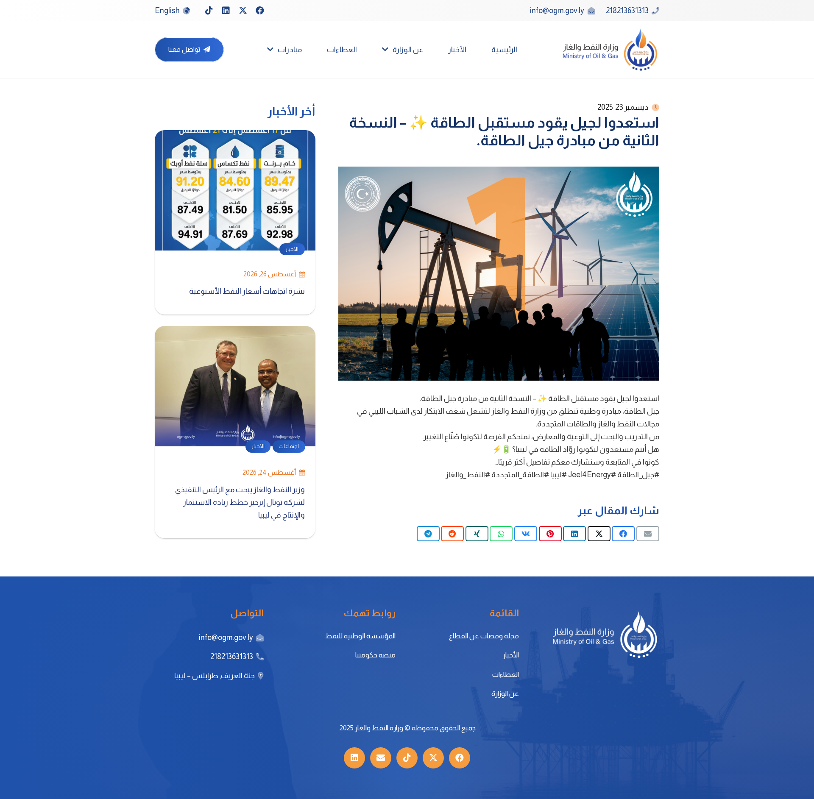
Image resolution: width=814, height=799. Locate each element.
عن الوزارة (505, 694)
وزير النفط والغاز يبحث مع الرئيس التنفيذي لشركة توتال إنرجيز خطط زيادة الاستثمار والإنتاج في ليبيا (240, 502)
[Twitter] (242, 10)
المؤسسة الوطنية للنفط (360, 636)
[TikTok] (209, 10)
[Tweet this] (599, 533)
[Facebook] (259, 10)
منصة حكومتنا (375, 655)
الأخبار (510, 655)
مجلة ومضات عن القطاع (484, 636)
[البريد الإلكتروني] (380, 757)
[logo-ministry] (609, 49)
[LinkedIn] (225, 10)
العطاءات (505, 675)
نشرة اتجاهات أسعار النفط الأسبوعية (246, 291)
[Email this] (647, 533)
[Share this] (623, 533)
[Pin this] (550, 533)
